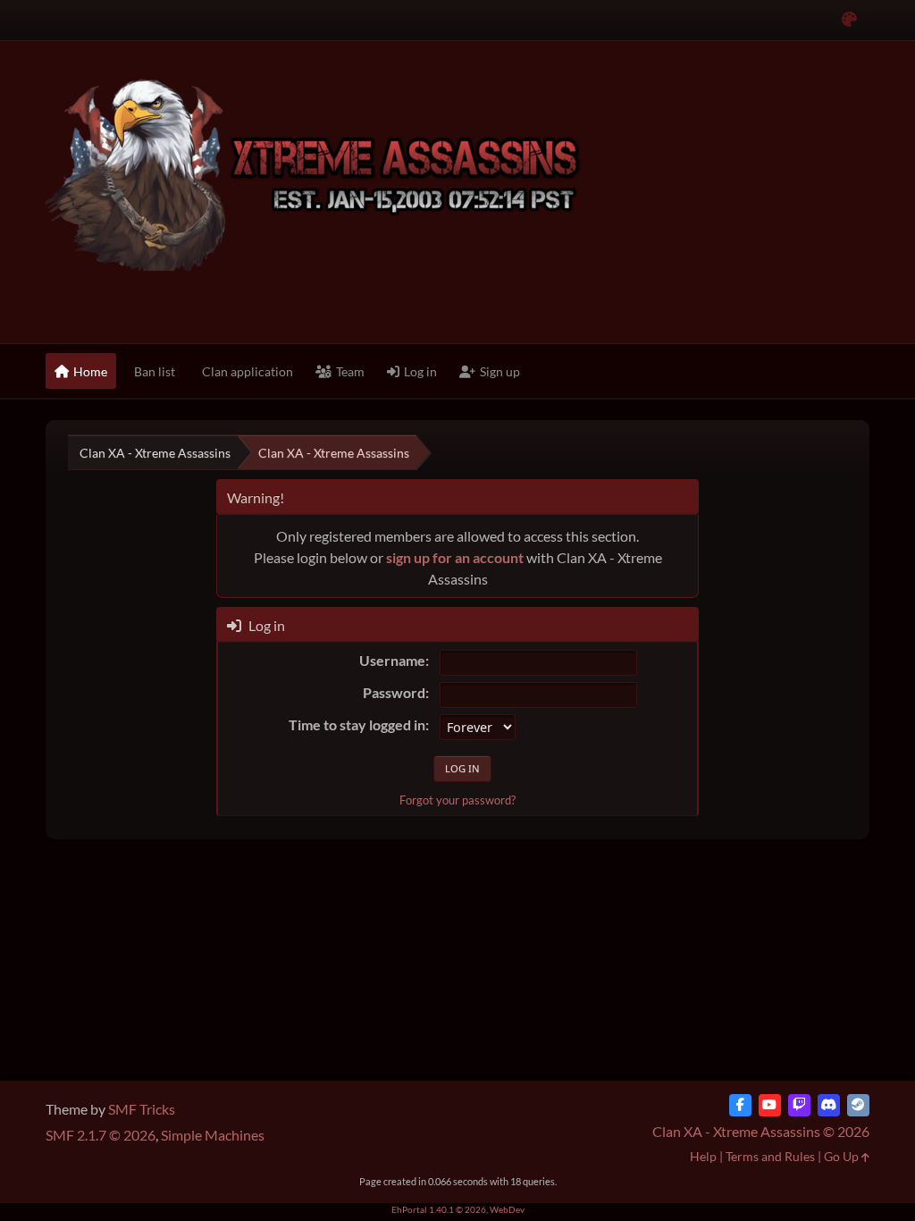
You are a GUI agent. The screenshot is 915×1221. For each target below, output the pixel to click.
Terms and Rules (770, 1156)
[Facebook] (740, 1105)
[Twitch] (799, 1105)
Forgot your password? (457, 800)
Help (703, 1156)
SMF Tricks (141, 1108)
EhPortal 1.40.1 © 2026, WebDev (458, 1209)
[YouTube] (770, 1105)
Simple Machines (212, 1134)
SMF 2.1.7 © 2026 (100, 1134)
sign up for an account (455, 557)
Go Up (842, 1156)
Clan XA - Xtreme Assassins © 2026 (760, 1131)
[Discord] (829, 1105)
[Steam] (858, 1105)
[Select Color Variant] (849, 20)
